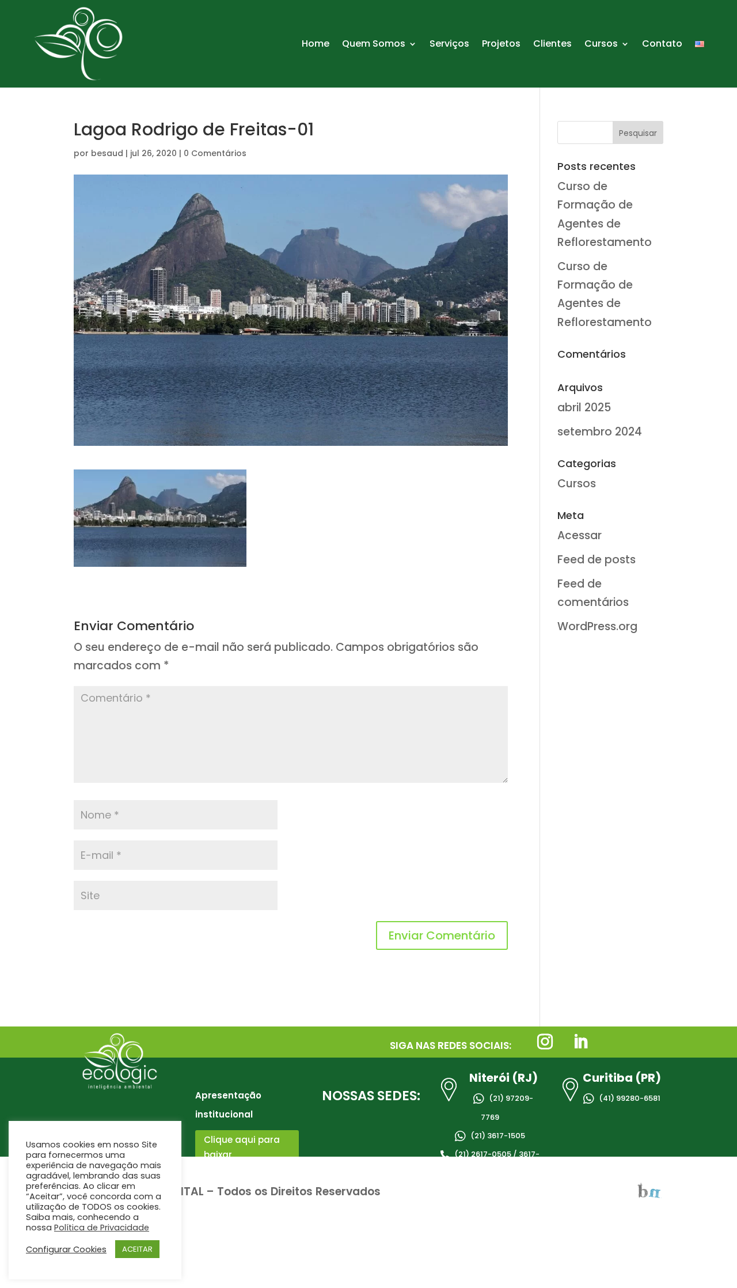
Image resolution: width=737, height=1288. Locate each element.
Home (315, 43)
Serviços (449, 43)
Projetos (501, 43)
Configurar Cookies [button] (66, 1249)
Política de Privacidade (101, 1227)
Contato (662, 43)
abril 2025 (584, 407)
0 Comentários (215, 153)
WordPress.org (597, 626)
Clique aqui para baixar (242, 1147)
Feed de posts (596, 559)
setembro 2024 (599, 432)
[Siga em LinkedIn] (580, 1042)
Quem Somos (373, 43)
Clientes (552, 43)
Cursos (601, 43)
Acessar (579, 535)
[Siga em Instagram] (544, 1042)
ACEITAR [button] (137, 1249)
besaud (107, 153)
